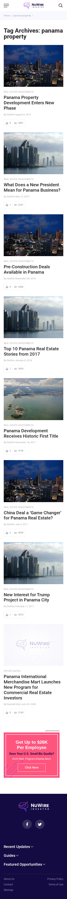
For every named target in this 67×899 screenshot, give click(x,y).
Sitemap (8, 889)
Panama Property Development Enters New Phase (29, 103)
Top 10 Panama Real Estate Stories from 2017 (31, 351)
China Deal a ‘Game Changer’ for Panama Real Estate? (32, 515)
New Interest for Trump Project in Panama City (27, 597)
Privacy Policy (55, 878)
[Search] (60, 5)
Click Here (32, 767)
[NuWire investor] (33, 5)
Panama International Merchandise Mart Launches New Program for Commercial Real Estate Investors (32, 687)
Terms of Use (55, 884)
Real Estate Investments (19, 92)
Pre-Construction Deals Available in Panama (27, 269)
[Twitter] (39, 824)
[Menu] (6, 5)
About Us (9, 878)
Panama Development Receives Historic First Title (31, 433)
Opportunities (12, 671)
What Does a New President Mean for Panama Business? (32, 187)
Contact (8, 884)
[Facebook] (27, 824)
